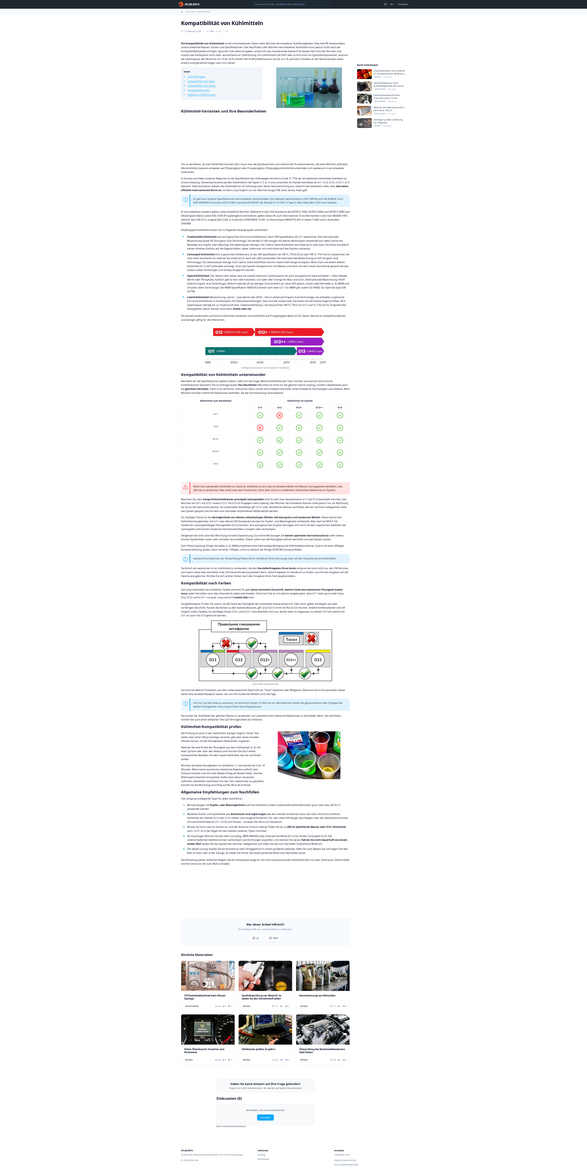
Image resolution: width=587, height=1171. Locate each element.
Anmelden (403, 4)
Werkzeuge (263, 1159)
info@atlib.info (341, 1154)
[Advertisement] (265, 137)
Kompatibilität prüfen (199, 90)
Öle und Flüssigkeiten (198, 12)
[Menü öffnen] (385, 4)
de (391, 4)
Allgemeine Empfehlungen (201, 94)
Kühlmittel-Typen (196, 76)
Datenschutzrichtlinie (345, 1160)
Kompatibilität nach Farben (202, 85)
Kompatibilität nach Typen (201, 81)
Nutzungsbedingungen (346, 1164)
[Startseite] (182, 12)
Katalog (261, 1154)
